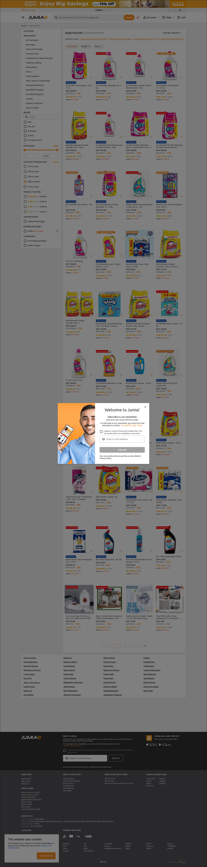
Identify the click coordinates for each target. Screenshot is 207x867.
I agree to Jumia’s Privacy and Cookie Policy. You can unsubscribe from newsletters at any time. (123, 432)
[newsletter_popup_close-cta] (145, 407)
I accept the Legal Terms (131, 425)
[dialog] (103, 433)
